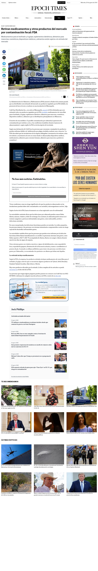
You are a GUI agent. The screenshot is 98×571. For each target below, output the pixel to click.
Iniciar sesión (61, 2)
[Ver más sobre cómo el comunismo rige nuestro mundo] (85, 216)
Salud (2, 26)
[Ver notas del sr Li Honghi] (85, 179)
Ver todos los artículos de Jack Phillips (20, 376)
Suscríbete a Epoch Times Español (54, 297)
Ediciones (3, 2)
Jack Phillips (15, 95)
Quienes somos (12, 2)
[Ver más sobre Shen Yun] (85, 145)
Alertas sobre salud (10, 26)
